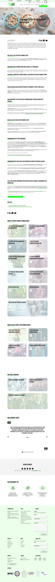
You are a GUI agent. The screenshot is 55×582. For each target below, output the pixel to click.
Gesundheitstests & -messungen (26, 519)
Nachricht (36, 523)
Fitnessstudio (28, 4)
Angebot (21, 4)
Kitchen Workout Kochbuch (38, 191)
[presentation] (8, 437)
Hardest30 (22, 541)
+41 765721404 (24, 558)
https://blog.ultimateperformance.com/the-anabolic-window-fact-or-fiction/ (20, 206)
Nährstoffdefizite (41, 142)
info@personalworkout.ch (26, 559)
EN (37, 2)
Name (35, 514)
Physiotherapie (23, 520)
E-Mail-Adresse (37, 518)
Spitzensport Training (24, 515)
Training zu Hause (23, 513)
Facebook (36, 470)
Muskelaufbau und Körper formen (12, 513)
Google (33, 470)
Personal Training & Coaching (25, 511)
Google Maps (11, 564)
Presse (8, 547)
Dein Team (32, 4)
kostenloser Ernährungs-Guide (13, 191)
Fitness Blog (42, 4)
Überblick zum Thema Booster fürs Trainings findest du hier (34, 113)
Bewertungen (27, 464)
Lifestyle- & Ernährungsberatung (26, 517)
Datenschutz (23, 545)
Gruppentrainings (23, 512)
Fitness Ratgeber (37, 4)
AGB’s (22, 543)
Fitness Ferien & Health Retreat (26, 523)
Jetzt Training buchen (43, 6)
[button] (22, 452)
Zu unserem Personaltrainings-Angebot (15, 196)
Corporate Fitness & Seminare (25, 516)
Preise (25, 4)
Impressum (22, 546)
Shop (46, 4)
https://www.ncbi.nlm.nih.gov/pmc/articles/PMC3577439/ (17, 205)
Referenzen (9, 546)
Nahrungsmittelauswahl (13, 131)
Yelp (40, 470)
